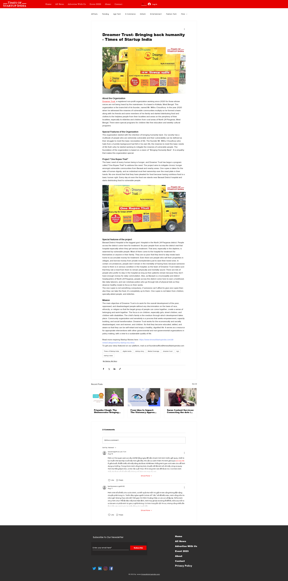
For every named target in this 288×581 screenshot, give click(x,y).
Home (178, 536)
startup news (108, 355)
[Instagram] (105, 568)
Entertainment (156, 14)
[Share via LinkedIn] (114, 369)
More (183, 14)
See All (194, 384)
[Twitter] (94, 568)
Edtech (143, 14)
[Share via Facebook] (103, 369)
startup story (139, 351)
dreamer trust (167, 351)
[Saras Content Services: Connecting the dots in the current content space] (180, 397)
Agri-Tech (117, 14)
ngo (177, 351)
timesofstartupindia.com (150, 574)
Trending (105, 14)
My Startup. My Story (110, 361)
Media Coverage (153, 351)
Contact (180, 561)
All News (180, 541)
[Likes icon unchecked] (109, 480)
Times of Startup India (111, 351)
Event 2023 (182, 551)
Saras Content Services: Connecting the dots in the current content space (180, 411)
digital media (127, 351)
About (178, 556)
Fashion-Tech (171, 14)
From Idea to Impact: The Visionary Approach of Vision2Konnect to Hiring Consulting (143, 411)
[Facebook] (111, 568)
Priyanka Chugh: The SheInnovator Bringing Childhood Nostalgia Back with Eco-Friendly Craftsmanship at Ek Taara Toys (106, 411)
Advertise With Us (186, 546)
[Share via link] (120, 369)
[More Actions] (184, 453)
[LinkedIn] (100, 568)
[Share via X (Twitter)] (109, 369)
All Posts (94, 14)
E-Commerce (130, 14)
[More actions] (184, 29)
